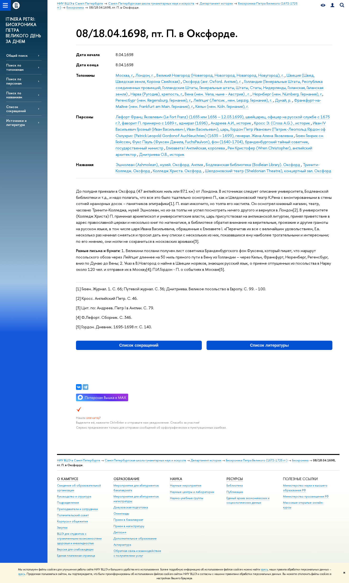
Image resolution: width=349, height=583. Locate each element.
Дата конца (87, 64)
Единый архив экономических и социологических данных (247, 500)
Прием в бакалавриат (128, 520)
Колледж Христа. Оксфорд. (178, 170)
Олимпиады (121, 513)
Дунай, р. (283, 100)
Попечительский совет (73, 515)
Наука (176, 478)
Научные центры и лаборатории (192, 492)
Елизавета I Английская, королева (196, 148)
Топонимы (85, 75)
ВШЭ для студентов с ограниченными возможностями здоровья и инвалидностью (79, 538)
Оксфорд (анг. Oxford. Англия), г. (212, 81)
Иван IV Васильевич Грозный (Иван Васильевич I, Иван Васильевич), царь (221, 126)
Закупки (62, 528)
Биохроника (300, 460)
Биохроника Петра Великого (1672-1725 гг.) (257, 460)
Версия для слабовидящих (75, 549)
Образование (126, 478)
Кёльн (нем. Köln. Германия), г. (222, 106)
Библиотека (234, 485)
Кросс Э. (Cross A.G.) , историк (282, 123)
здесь (264, 569)
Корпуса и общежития (72, 521)
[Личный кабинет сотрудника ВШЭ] (332, 5)
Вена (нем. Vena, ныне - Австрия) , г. (218, 94)
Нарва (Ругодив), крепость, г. (157, 94)
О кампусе (67, 478)
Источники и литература (16, 122)
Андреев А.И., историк (231, 123)
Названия (85, 164)
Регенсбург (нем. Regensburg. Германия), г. (153, 100)
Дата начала (88, 54)
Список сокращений (16, 109)
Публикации (234, 492)
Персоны (84, 116)
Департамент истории (206, 460)
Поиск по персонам (14, 81)
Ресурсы (234, 478)
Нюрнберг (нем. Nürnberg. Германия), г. (287, 94)
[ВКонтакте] (79, 387)
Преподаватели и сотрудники (77, 509)
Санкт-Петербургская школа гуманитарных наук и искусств (145, 460)
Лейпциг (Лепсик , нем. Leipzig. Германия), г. (233, 100)
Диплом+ (120, 532)
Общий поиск (17, 55)
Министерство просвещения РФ (306, 496)
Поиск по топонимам (15, 67)
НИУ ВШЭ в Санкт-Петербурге (78, 460)
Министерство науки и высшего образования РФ (305, 487)
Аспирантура (122, 545)
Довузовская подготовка (130, 507)
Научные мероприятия (185, 485)
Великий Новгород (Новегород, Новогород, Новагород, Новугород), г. (220, 75)
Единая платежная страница (76, 556)
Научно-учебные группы (186, 498)
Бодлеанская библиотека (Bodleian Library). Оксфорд (253, 164)
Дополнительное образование (135, 538)
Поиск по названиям (14, 95)
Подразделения (68, 503)
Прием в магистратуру (128, 526)
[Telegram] (85, 387)
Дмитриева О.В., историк (161, 154)
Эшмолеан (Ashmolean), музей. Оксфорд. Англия (160, 164)
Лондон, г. (145, 75)
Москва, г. (124, 75)
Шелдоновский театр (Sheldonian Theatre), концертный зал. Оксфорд (268, 170)
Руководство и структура (74, 496)
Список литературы (269, 345)
